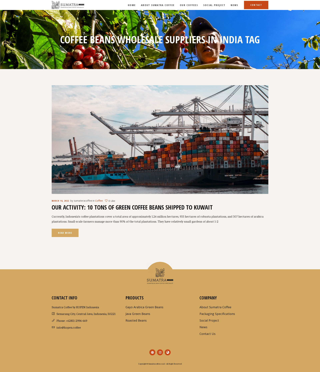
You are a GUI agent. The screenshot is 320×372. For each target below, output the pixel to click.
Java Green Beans (138, 314)
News (203, 327)
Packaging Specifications (217, 314)
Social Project (209, 320)
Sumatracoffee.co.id (156, 363)
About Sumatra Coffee (215, 307)
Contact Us (208, 334)
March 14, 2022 (60, 200)
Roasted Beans (136, 320)
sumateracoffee (83, 200)
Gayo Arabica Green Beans (144, 307)
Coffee (99, 200)
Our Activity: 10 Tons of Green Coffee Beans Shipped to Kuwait (132, 207)
